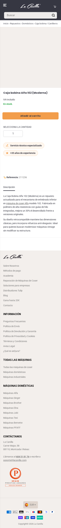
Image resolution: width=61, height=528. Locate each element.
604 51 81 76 (22, 456)
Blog (5, 295)
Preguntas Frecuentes (14, 321)
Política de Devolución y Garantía (19, 331)
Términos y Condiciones (15, 341)
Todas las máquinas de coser (17, 367)
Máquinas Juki (10, 412)
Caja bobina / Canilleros (46, 23)
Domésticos (27, 23)
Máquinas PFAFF (11, 427)
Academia (8, 275)
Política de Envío (11, 326)
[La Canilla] (30, 6)
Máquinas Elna (10, 408)
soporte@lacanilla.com (15, 460)
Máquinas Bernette (12, 422)
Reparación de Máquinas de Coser (20, 280)
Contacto (8, 305)
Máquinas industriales (14, 377)
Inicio (5, 23)
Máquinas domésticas (14, 372)
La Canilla (38, 524)
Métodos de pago (12, 270)
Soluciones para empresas (16, 285)
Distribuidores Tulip (12, 290)
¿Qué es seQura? (11, 351)
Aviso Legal (9, 346)
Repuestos (15, 23)
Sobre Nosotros (11, 265)
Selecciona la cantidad (17, 127)
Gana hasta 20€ (11, 300)
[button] (5, 5)
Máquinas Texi (10, 418)
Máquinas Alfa (10, 393)
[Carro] (55, 7)
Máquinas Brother (12, 403)
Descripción (9, 187)
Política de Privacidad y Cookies (19, 336)
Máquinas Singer (11, 398)
